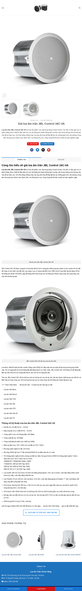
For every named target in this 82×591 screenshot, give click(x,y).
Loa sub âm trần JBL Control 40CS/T (68, 555)
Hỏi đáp (61, 159)
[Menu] (3, 7)
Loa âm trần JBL (9, 404)
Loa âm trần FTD (10, 408)
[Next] (77, 58)
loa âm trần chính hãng (51, 506)
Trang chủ (34, 120)
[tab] (21, 159)
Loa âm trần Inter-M (11, 413)
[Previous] (6, 58)
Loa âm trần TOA (10, 399)
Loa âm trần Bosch (10, 394)
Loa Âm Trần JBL (46, 120)
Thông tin (21, 159)
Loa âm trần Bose (10, 389)
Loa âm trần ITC (9, 418)
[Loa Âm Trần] (41, 8)
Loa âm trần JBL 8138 (36, 555)
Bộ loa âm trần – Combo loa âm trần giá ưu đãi (36, 385)
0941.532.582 (13, 581)
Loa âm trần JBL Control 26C (11, 555)
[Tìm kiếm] (79, 8)
